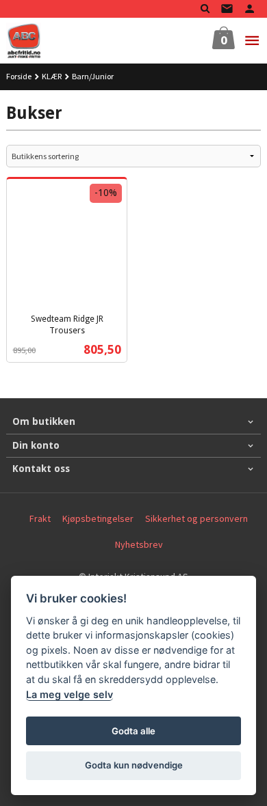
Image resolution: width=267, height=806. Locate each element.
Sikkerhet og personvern (196, 518)
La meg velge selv (69, 694)
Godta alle (133, 730)
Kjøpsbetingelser (98, 518)
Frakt (40, 518)
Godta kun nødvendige (134, 765)
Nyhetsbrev (139, 544)
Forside (18, 76)
